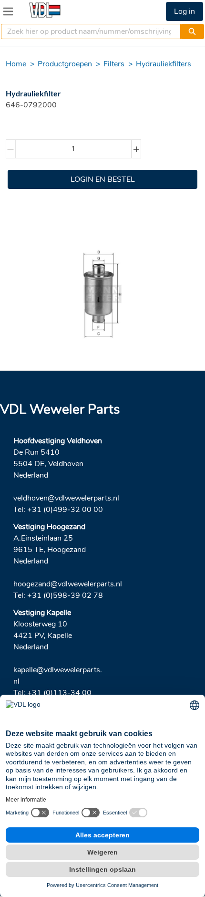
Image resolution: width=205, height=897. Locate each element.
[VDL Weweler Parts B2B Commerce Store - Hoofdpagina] (44, 10)
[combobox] (87, 31)
